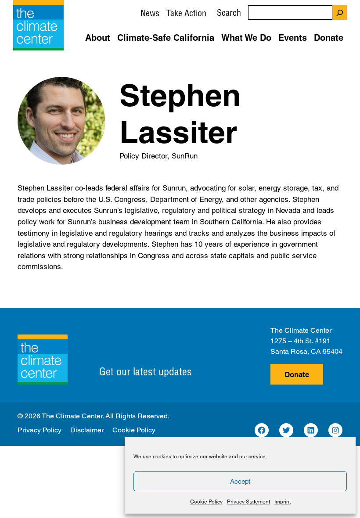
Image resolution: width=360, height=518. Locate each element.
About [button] (97, 37)
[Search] (339, 12)
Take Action (186, 12)
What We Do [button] (246, 37)
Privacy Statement (248, 502)
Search (229, 12)
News (149, 12)
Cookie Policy (206, 502)
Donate (296, 374)
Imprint (282, 502)
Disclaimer (87, 430)
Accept (240, 481)
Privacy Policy (39, 430)
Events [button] (292, 37)
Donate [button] (328, 37)
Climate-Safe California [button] (165, 37)
